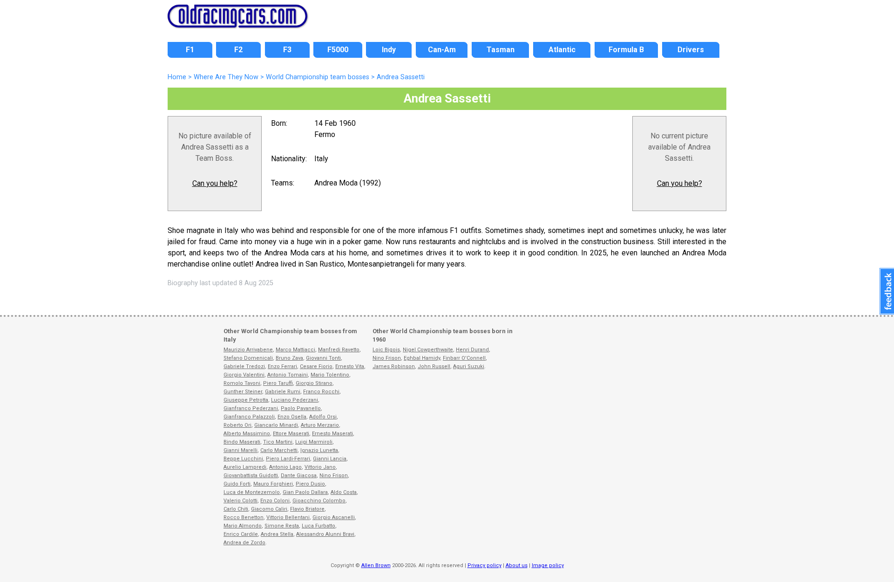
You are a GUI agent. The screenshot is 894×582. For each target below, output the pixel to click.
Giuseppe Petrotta (246, 400)
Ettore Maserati (291, 434)
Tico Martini (277, 442)
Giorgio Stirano (314, 383)
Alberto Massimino (247, 434)
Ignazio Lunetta (319, 450)
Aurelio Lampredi (245, 467)
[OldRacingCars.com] (237, 22)
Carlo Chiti (236, 509)
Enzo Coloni (275, 501)
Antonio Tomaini (287, 375)
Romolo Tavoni (242, 383)
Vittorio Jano (320, 467)
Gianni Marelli (240, 450)
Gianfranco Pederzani (251, 408)
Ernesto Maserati (332, 434)
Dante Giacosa (299, 475)
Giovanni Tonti (323, 358)
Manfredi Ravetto (338, 350)
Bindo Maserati (242, 442)
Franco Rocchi (321, 392)
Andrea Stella (277, 534)
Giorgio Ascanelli (333, 517)
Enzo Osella (292, 417)
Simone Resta (281, 526)
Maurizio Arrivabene (248, 350)
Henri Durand (472, 350)
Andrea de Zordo (244, 543)
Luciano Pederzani (294, 400)
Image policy (548, 565)
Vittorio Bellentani (288, 517)
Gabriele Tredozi (244, 366)
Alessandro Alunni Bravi (325, 534)
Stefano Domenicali (248, 358)
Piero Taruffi (278, 383)
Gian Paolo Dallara (305, 492)
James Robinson (393, 366)
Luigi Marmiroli (313, 442)
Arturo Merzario (320, 425)
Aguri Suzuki (468, 366)
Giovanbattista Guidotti (251, 475)
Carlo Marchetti (279, 450)
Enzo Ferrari (282, 366)
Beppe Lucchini (243, 459)
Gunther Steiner (243, 392)
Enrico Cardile (241, 534)
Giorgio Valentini (244, 375)
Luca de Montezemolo (252, 492)
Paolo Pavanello (301, 408)
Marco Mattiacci (295, 350)
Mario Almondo (243, 526)
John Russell (434, 366)
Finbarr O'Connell (464, 358)
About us (517, 565)
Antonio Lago (285, 467)
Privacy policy (484, 565)
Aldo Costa (344, 492)
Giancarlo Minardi (276, 425)
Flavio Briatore (307, 509)
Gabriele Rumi (282, 392)
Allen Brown (376, 565)
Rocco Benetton (244, 517)
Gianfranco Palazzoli (249, 417)
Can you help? (214, 183)
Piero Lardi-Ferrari (288, 459)
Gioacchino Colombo (318, 501)
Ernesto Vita (349, 366)
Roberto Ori (237, 425)
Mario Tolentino (330, 375)
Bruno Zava (289, 358)
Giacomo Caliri (269, 509)
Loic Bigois (386, 350)
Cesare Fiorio (316, 366)
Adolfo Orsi (323, 417)
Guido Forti (237, 484)
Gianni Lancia (329, 459)
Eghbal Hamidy (422, 358)
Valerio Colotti (240, 501)
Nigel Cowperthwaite (428, 350)
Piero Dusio (310, 484)
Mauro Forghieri (273, 484)
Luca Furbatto (318, 526)
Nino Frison (333, 475)
